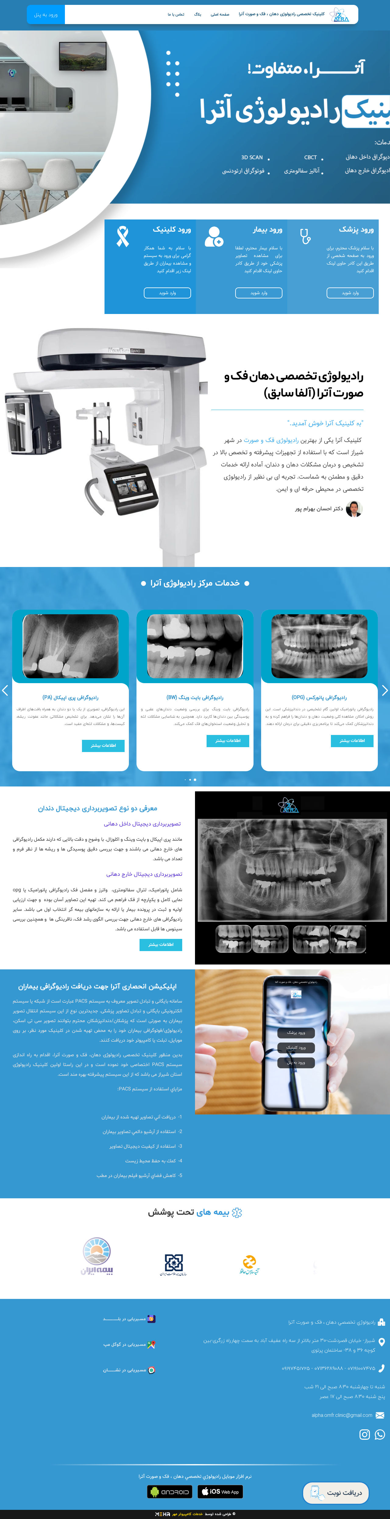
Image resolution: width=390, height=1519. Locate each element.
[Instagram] (365, 1434)
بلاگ (197, 14)
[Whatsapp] (380, 1434)
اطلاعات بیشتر (352, 740)
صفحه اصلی (220, 14)
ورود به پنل (46, 14)
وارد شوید (350, 293)
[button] (385, 690)
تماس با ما (176, 14)
